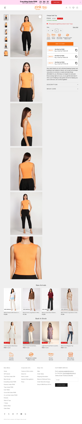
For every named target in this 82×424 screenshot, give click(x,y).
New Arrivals (7, 379)
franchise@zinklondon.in (69, 373)
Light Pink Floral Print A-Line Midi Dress (50, 346)
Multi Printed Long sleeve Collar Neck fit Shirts (69, 312)
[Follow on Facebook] (4, 414)
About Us (23, 374)
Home (5, 371)
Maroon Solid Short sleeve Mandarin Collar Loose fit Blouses (48, 312)
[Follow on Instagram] (13, 414)
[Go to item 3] (6, 32)
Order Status (40, 374)
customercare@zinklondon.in (66, 371)
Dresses (6, 397)
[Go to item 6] (6, 53)
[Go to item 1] (6, 17)
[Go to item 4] (6, 39)
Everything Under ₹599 (10, 381)
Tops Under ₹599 (8, 387)
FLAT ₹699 (7, 390)
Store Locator (25, 376)
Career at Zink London (27, 371)
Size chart (75, 27)
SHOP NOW (56, 2)
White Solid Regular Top (67, 345)
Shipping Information (42, 376)
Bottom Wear (7, 405)
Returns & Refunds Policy (44, 379)
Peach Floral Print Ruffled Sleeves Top (29, 346)
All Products (7, 374)
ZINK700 (50, 63)
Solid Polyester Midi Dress (10, 345)
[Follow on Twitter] (9, 414)
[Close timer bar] (80, 2)
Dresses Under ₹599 (9, 384)
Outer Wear (7, 408)
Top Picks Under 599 (9, 376)
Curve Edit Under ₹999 (10, 392)
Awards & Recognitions (27, 379)
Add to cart (60, 43)
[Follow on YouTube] (21, 414)
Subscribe (61, 385)
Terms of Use (59, 375)
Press (22, 381)
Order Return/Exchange (43, 381)
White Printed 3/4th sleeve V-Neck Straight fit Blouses (11, 312)
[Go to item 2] (6, 25)
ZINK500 (50, 56)
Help (38, 371)
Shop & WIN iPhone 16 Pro (44, 384)
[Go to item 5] (6, 46)
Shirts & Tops (7, 400)
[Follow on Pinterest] (17, 414)
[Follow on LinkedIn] (25, 414)
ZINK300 (50, 50)
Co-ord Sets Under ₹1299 (10, 395)
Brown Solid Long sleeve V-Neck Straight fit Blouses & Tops (31, 312)
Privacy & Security (68, 375)
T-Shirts (6, 403)
